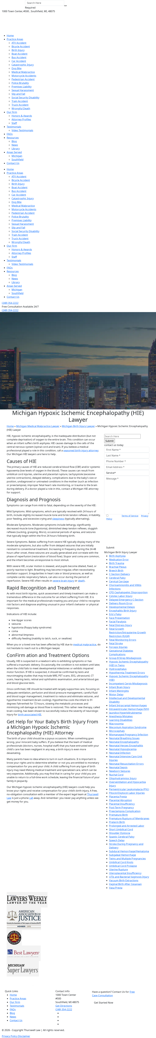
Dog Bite (16, 68)
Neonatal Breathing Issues (124, 738)
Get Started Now (103, 1002)
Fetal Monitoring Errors (122, 639)
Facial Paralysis (117, 621)
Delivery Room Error (121, 603)
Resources (13, 137)
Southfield (17, 159)
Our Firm (12, 112)
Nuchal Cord (116, 774)
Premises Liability (22, 86)
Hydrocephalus (118, 669)
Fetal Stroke (116, 643)
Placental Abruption (120, 800)
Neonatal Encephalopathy (124, 742)
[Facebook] (61, 1013)
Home (10, 35)
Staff (14, 123)
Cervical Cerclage (119, 581)
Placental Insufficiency (122, 804)
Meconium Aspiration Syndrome (127, 727)
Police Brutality (20, 83)
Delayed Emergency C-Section (126, 599)
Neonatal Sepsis (118, 767)
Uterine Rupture (118, 869)
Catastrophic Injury (23, 64)
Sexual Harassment (23, 90)
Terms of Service (130, 515)
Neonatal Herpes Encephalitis (126, 745)
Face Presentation (119, 618)
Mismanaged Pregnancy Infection (128, 734)
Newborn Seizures (119, 771)
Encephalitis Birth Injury (122, 610)
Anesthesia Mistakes (121, 716)
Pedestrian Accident (23, 79)
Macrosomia (116, 723)
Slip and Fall (18, 94)
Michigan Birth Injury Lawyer (78, 426)
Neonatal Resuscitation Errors (126, 763)
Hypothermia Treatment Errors (127, 672)
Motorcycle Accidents (24, 75)
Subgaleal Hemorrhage (122, 855)
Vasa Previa (115, 887)
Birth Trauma (116, 563)
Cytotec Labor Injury (120, 596)
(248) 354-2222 (10, 303)
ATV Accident (19, 43)
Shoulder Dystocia (119, 833)
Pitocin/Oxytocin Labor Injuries (127, 793)
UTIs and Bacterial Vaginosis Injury (129, 876)
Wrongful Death (21, 108)
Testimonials (14, 126)
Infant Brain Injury (119, 687)
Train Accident (20, 101)
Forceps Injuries (118, 647)
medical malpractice (84, 644)
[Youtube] (61, 1024)
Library (16, 148)
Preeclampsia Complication (124, 811)
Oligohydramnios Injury (122, 778)
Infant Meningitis (119, 691)
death (81, 580)
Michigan (17, 156)
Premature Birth (118, 814)
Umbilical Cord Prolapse (123, 866)
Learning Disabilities (120, 720)
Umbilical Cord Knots (121, 862)
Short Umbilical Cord (121, 829)
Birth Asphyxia (117, 556)
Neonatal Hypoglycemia (122, 749)
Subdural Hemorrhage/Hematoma (129, 851)
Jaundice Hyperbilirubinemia (125, 712)
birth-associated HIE (29, 714)
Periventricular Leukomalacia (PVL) (129, 789)
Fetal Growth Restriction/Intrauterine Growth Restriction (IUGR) (127, 632)
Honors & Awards (22, 115)
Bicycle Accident (21, 46)
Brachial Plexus (117, 567)
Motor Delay (116, 694)
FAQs (10, 134)
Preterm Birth (117, 822)
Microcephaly (117, 731)
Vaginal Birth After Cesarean (125, 884)
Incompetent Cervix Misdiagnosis (128, 683)
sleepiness (58, 518)
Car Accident (19, 61)
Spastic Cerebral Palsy (121, 836)
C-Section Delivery (119, 574)
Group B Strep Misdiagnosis (125, 658)
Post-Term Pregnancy (121, 807)
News (15, 145)
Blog (14, 141)
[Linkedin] (61, 1020)
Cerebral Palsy (117, 577)
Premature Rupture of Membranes (129, 818)
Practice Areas (15, 39)
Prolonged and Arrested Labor (126, 825)
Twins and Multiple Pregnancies (127, 858)
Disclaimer (24, 1036)
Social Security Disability (25, 97)
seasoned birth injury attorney (80, 450)
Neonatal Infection (120, 752)
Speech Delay (116, 840)
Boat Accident (19, 53)
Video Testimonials (22, 130)
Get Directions (63, 1005)
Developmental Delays (122, 607)
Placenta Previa (118, 796)
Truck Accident (20, 105)
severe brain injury (63, 580)
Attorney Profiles (21, 119)
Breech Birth (116, 570)
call (31, 798)
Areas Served (14, 152)
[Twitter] (61, 1016)
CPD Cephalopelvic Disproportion (128, 592)
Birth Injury (18, 50)
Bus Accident (19, 57)
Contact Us (13, 163)
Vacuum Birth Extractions (123, 880)
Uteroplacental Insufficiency (125, 873)
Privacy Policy (10, 1036)
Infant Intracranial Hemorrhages (128, 705)
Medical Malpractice (23, 72)
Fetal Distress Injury (120, 625)
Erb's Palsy (115, 614)
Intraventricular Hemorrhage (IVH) (129, 709)
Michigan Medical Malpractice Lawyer (37, 426)
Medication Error (119, 559)
